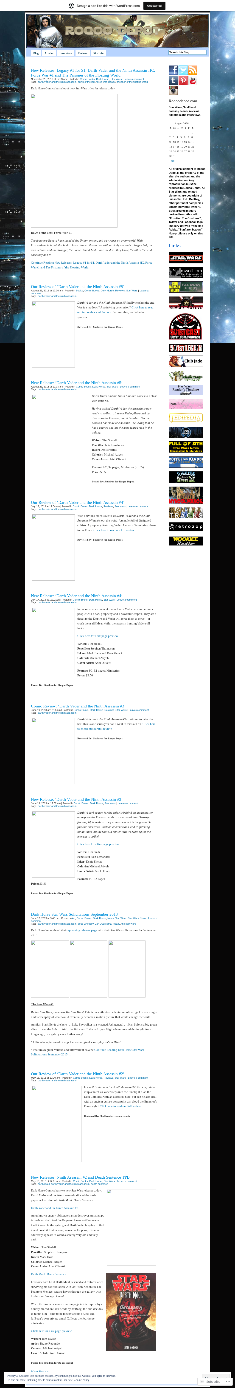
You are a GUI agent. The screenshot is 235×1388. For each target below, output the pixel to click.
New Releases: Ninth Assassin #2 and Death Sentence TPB (80, 1177)
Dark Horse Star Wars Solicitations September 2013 (74, 914)
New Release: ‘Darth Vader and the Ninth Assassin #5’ (77, 382)
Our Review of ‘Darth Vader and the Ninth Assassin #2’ (77, 1074)
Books (79, 290)
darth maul (44, 1184)
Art (73, 918)
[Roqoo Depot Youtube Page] (192, 84)
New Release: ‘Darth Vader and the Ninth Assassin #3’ (77, 799)
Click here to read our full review (113, 530)
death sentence (99, 1184)
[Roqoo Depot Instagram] (173, 94)
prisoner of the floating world (132, 81)
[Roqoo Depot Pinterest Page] (183, 84)
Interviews (65, 53)
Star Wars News (137, 918)
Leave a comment (134, 79)
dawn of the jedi (86, 81)
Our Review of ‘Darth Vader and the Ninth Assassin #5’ (77, 286)
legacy (111, 81)
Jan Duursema (103, 923)
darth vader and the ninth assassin (57, 81)
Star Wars (116, 79)
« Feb (172, 160)
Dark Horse (102, 79)
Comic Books (87, 79)
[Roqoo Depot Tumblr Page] (173, 84)
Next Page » (40, 1372)
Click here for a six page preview (97, 636)
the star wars (128, 923)
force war (101, 81)
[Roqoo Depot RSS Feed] (192, 73)
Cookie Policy (81, 1380)
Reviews (82, 53)
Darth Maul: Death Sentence (48, 1274)
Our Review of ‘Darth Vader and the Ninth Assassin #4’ (77, 502)
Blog (36, 53)
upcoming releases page (82, 930)
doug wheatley (86, 923)
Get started (154, 5)
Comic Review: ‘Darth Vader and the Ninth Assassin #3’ (78, 706)
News (110, 918)
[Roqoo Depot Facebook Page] (173, 73)
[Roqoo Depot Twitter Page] (183, 73)
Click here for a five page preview (98, 844)
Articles (49, 53)
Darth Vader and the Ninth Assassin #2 (54, 1208)
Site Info (98, 53)
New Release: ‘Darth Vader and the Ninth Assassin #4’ (77, 595)
